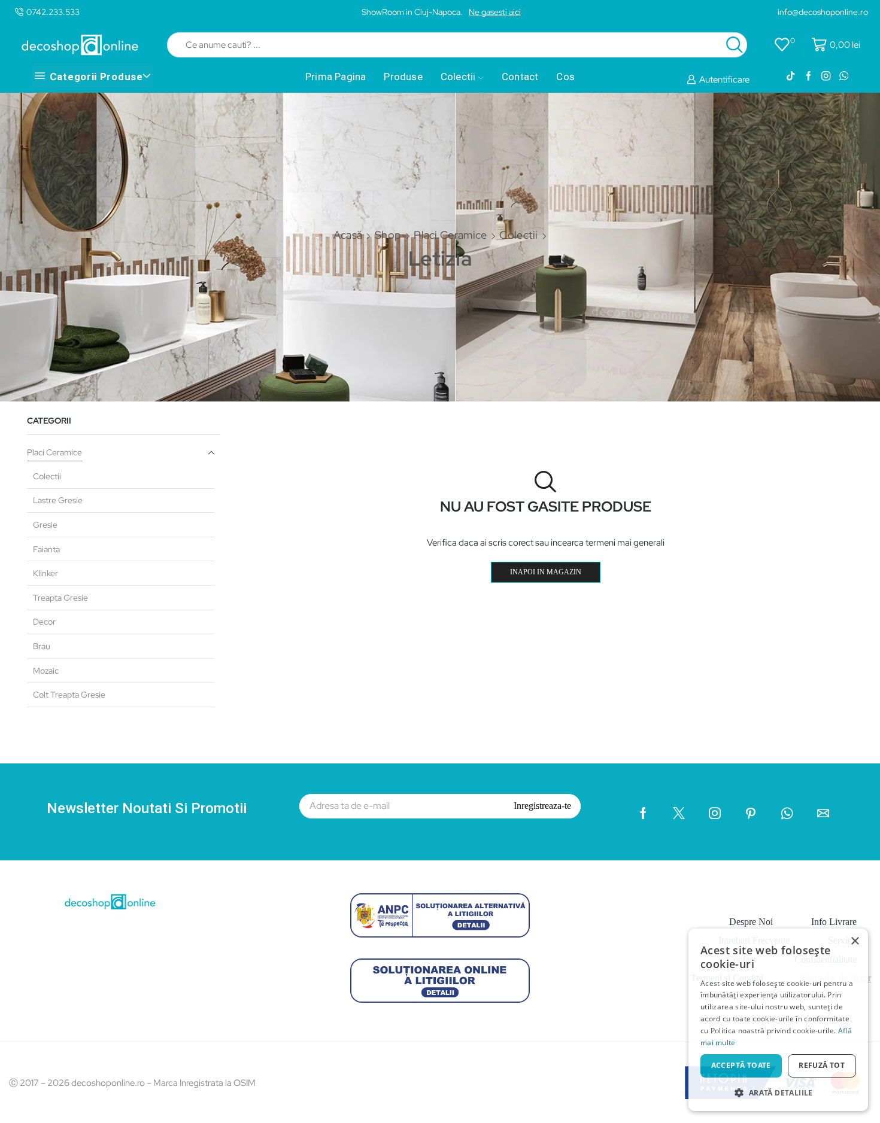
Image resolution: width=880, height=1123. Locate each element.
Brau (41, 646)
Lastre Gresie (58, 500)
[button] (778, 1092)
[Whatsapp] (843, 76)
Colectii (458, 77)
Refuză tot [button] (822, 1065)
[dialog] (778, 1020)
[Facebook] (808, 76)
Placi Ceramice (450, 235)
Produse (403, 77)
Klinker (45, 573)
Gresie (45, 524)
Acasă (348, 235)
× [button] (854, 941)
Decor (44, 621)
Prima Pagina (335, 77)
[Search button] (735, 45)
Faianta (46, 549)
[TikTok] (790, 76)
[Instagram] (825, 76)
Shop (388, 235)
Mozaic (46, 670)
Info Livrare (834, 922)
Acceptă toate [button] (741, 1065)
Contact (520, 77)
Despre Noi (751, 922)
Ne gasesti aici (495, 12)
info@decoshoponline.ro (823, 12)
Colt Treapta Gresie (69, 694)
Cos (565, 77)
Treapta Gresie (60, 597)
